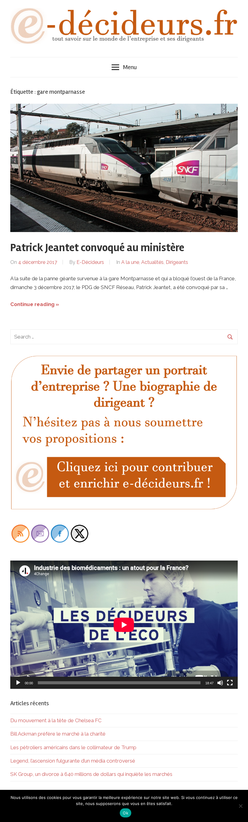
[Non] (240, 806)
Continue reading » (34, 304)
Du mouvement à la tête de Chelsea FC (56, 720)
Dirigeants (177, 262)
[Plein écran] (230, 683)
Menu (130, 67)
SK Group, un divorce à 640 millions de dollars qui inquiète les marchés (91, 774)
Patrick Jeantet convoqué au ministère (97, 247)
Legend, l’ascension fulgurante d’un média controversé (72, 761)
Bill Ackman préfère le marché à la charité (58, 734)
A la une (130, 262)
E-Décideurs (90, 262)
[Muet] (220, 683)
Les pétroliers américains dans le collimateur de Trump (73, 747)
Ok (125, 812)
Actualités (152, 262)
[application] (124, 625)
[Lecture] (18, 683)
